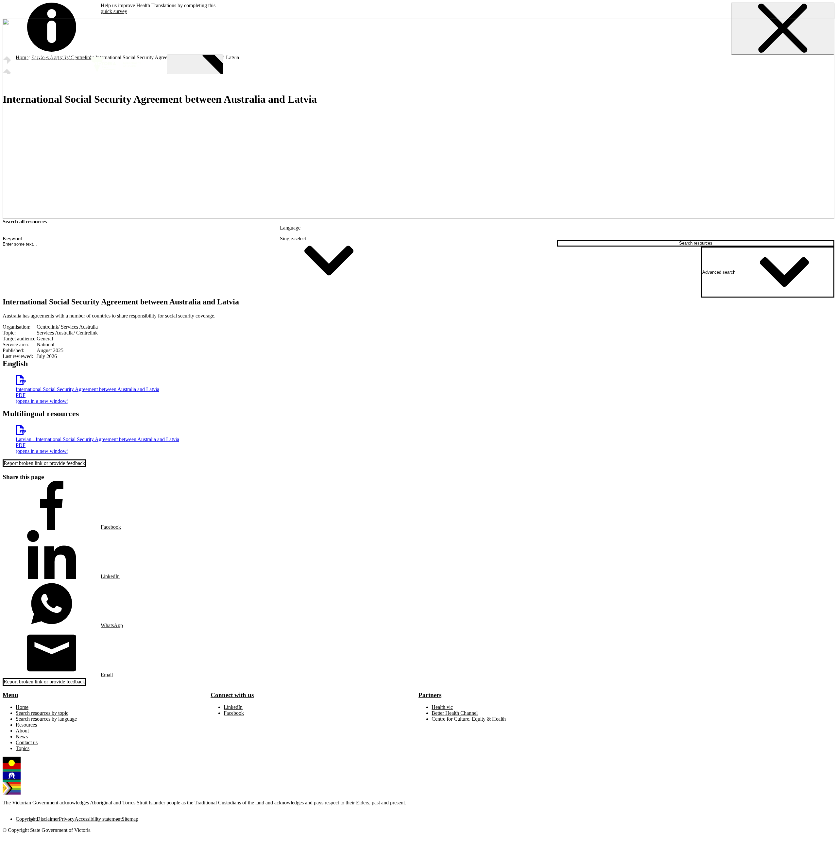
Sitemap (130, 819)
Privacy (67, 819)
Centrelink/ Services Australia (67, 327)
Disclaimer (48, 819)
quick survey (114, 11)
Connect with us (232, 695)
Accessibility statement (98, 819)
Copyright (26, 819)
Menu (10, 695)
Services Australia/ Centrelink (67, 332)
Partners (429, 695)
